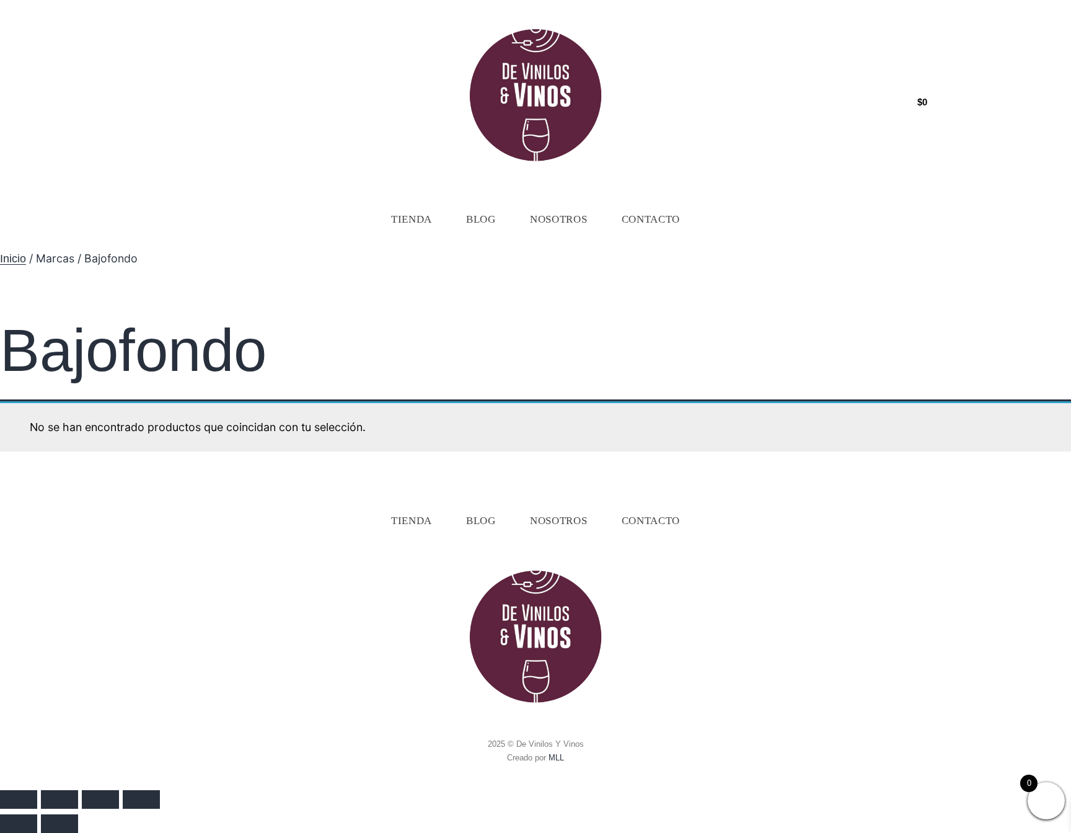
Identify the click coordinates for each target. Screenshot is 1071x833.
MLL (556, 757)
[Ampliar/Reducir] (18, 799)
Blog (481, 219)
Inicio (13, 258)
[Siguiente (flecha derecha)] (59, 823)
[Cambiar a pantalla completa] (59, 799)
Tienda (411, 219)
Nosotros (559, 219)
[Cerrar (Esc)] (141, 799)
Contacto (651, 219)
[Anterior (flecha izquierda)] (18, 823)
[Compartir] (100, 799)
